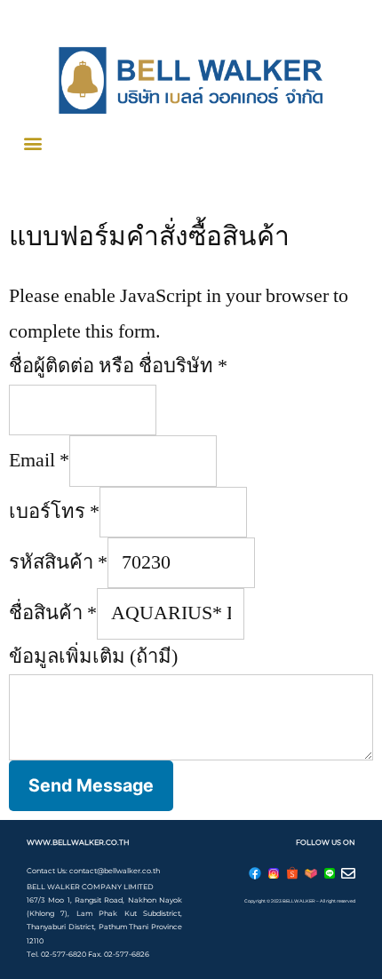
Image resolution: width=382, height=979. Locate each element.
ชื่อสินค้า (53, 613)
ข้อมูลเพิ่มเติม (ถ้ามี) (93, 656)
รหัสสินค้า (58, 562)
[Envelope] (348, 873)
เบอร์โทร (54, 511)
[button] (32, 142)
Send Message (91, 785)
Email (39, 460)
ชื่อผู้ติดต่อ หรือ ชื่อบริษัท (118, 366)
